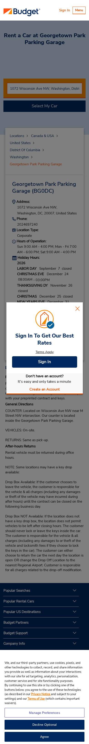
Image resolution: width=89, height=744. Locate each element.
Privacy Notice (41, 694)
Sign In (64, 10)
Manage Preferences (44, 713)
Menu (80, 11)
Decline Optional (44, 724)
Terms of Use (36, 699)
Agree (44, 737)
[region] (44, 697)
